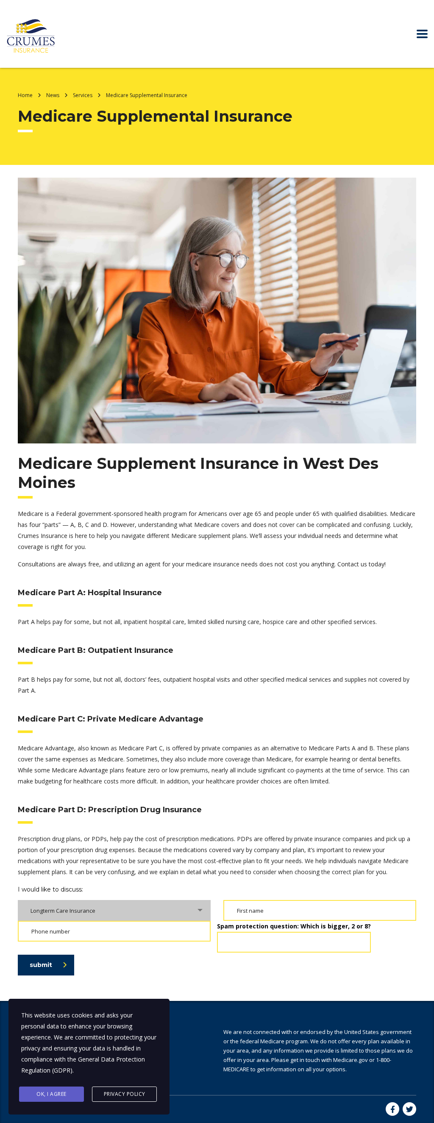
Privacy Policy (124, 1094)
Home (25, 95)
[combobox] (114, 910)
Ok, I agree (51, 1094)
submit (41, 965)
